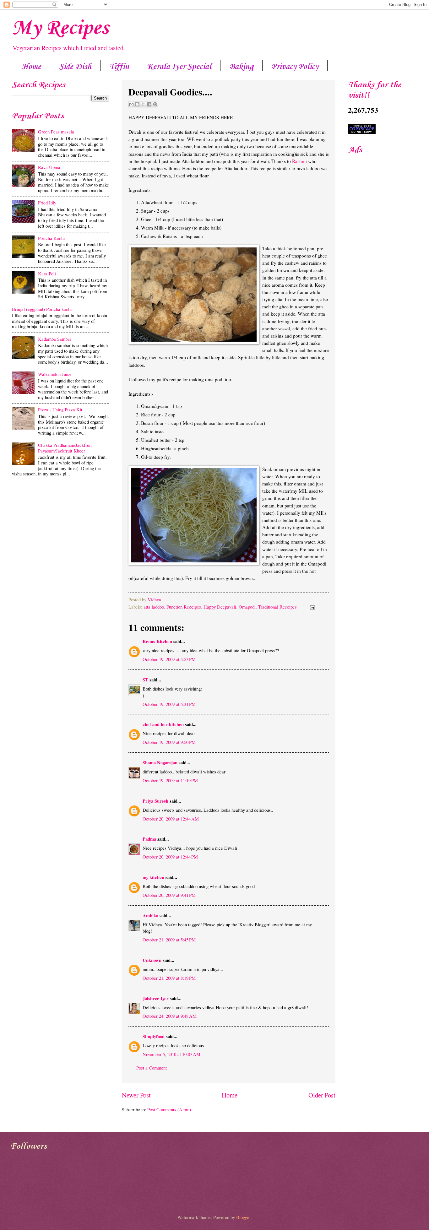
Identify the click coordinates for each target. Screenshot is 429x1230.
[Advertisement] (60, 528)
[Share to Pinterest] (155, 104)
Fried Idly (47, 202)
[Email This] (131, 104)
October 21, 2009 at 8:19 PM (169, 978)
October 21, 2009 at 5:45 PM (169, 939)
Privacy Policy (294, 67)
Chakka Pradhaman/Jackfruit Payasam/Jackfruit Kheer (65, 448)
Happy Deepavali (220, 607)
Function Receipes (183, 607)
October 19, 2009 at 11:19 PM (170, 780)
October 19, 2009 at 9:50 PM (169, 742)
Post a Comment (151, 1068)
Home (31, 67)
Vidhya (154, 599)
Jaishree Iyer (156, 998)
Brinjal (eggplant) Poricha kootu (42, 309)
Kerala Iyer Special (179, 67)
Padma (149, 839)
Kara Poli (47, 273)
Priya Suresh (155, 801)
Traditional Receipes (277, 607)
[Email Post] (311, 607)
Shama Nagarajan (160, 762)
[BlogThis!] (137, 104)
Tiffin (119, 67)
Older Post (321, 1095)
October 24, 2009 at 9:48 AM (170, 1016)
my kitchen (153, 877)
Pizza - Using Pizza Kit (60, 409)
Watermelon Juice (55, 374)
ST (145, 679)
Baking (241, 67)
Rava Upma (49, 167)
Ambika (150, 915)
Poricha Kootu (51, 238)
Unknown (152, 960)
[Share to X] (143, 104)
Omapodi (247, 607)
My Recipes (60, 28)
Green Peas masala (56, 131)
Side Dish (75, 67)
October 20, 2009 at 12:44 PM (170, 856)
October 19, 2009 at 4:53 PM (169, 659)
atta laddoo (154, 607)
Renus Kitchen (157, 641)
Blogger (243, 1217)
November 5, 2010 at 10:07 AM (171, 1054)
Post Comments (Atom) (169, 1109)
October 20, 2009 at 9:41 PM (169, 895)
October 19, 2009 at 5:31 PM (169, 704)
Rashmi (299, 161)
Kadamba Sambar (54, 339)
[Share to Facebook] (149, 104)
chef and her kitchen (163, 724)
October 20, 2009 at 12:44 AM (171, 818)
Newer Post (136, 1095)
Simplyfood (154, 1036)
